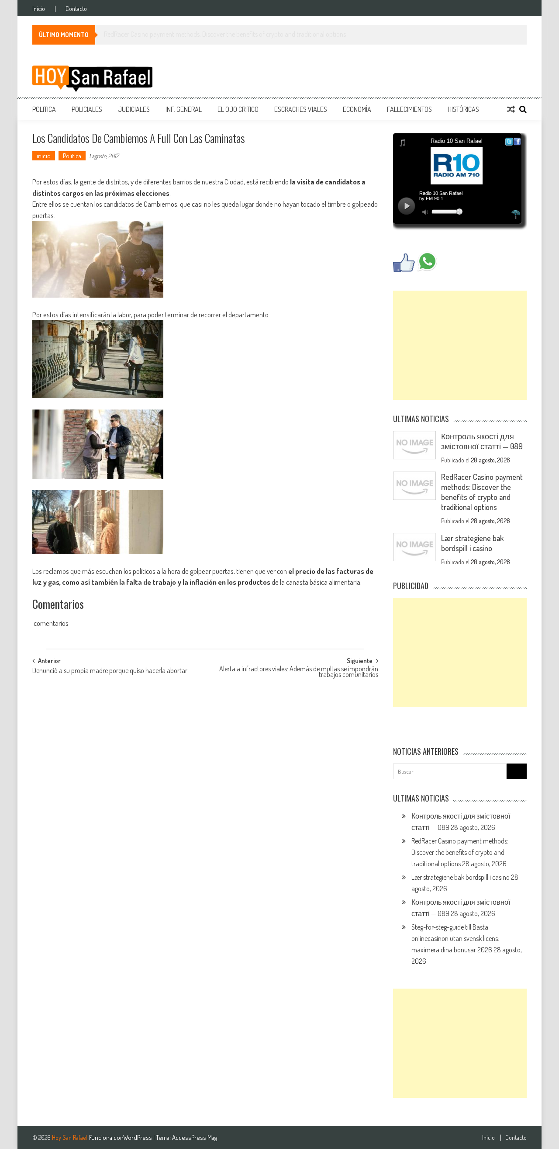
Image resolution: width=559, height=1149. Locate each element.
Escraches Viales (300, 109)
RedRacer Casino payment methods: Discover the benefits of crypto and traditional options (482, 492)
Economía (357, 109)
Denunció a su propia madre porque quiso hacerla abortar (109, 671)
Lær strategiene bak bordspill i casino (472, 543)
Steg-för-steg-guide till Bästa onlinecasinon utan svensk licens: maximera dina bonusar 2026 (455, 938)
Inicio (38, 9)
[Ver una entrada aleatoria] (511, 109)
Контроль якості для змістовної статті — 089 (482, 441)
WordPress (138, 1137)
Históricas (463, 109)
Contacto (76, 9)
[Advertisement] (460, 345)
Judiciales (134, 109)
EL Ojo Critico (238, 109)
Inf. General (184, 109)
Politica (44, 109)
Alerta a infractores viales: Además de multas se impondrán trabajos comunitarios (298, 672)
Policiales (87, 109)
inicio (44, 156)
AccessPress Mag (194, 1137)
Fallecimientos (409, 109)
